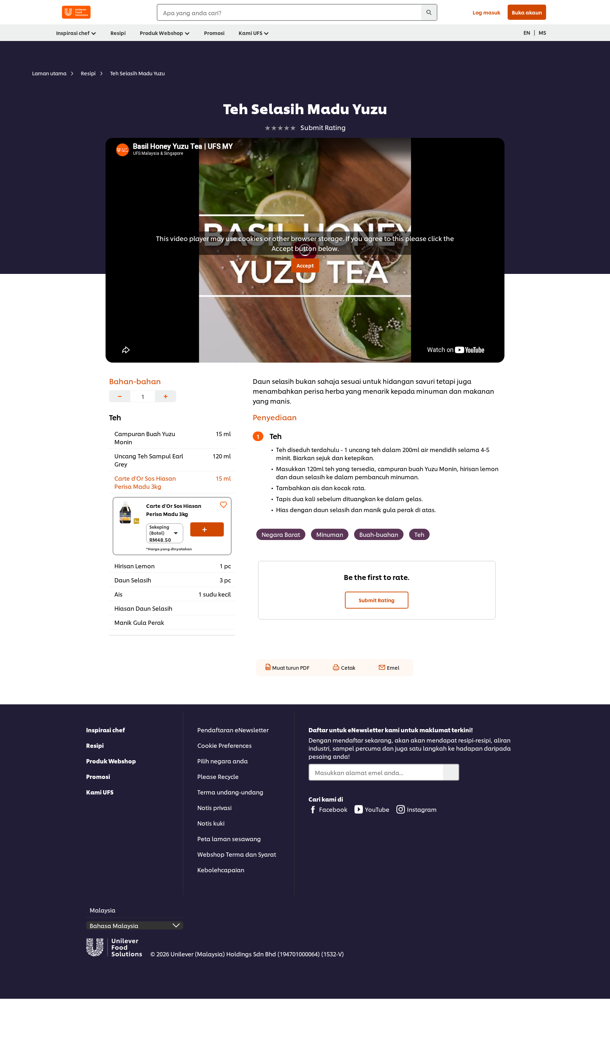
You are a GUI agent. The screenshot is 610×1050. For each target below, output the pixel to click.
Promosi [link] (214, 32)
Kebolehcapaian (220, 870)
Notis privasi (214, 807)
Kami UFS (100, 792)
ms (542, 32)
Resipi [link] (118, 32)
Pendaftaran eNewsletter (233, 730)
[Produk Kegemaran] (223, 504)
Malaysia (102, 910)
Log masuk (486, 12)
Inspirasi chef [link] (73, 32)
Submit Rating (377, 600)
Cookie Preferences (224, 745)
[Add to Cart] (207, 529)
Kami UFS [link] (250, 32)
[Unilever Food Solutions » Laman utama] (76, 12)
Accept (305, 265)
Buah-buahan (378, 534)
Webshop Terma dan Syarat (236, 854)
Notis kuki (211, 823)
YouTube (377, 809)
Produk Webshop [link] (161, 32)
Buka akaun (527, 12)
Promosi (98, 776)
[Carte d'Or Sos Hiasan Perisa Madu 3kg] (128, 512)
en (527, 32)
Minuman (329, 534)
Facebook (333, 809)
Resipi (95, 745)
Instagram (422, 809)
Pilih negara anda (222, 761)
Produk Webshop (111, 761)
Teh (419, 534)
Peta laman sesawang (229, 838)
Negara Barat (281, 534)
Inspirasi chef (105, 730)
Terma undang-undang (230, 792)
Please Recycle (218, 776)
